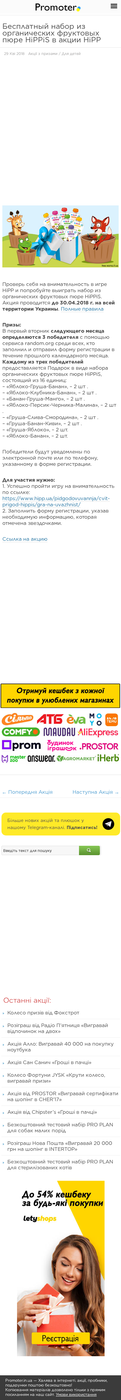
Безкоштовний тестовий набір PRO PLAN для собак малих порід (60, 1127)
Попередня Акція (27, 792)
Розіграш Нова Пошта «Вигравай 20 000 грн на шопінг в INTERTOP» (59, 1146)
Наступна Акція (96, 792)
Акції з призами (43, 53)
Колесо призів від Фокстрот (43, 1013)
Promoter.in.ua (18, 1380)
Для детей (71, 53)
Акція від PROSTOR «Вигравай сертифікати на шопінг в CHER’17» (62, 1096)
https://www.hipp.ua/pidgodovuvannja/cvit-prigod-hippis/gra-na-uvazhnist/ (56, 501)
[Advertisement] (60, 126)
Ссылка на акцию (25, 539)
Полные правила (82, 309)
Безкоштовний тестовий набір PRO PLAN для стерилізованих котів (60, 1164)
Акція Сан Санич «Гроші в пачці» (49, 1062)
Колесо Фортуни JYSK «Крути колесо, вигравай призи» (56, 1078)
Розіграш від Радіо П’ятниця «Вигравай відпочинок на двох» (57, 1028)
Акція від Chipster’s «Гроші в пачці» (52, 1112)
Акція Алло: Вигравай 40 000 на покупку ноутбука (60, 1047)
